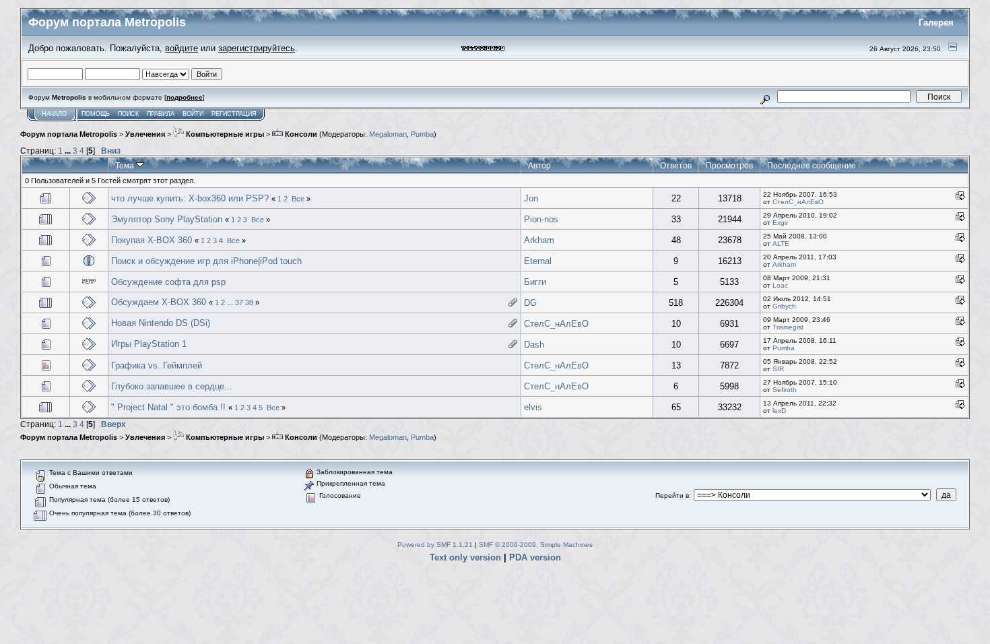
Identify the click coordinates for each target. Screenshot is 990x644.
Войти (193, 113)
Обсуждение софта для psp (168, 282)
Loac (780, 285)
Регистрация (234, 113)
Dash (534, 345)
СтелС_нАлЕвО (798, 201)
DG (530, 303)
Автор (539, 165)
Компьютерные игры (224, 134)
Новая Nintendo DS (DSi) (160, 323)
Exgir (780, 222)
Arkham (539, 240)
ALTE (780, 243)
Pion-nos (541, 219)
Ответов (676, 165)
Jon (531, 198)
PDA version (535, 557)
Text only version (465, 557)
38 (249, 302)
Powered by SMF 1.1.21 (435, 544)
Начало (54, 113)
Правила (160, 113)
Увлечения (145, 134)
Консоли (300, 134)
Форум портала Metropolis (68, 134)
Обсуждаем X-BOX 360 (158, 302)
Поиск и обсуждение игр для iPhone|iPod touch (206, 261)
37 (239, 302)
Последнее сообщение (811, 165)
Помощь (95, 113)
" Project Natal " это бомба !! (169, 407)
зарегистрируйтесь (256, 48)
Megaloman (388, 134)
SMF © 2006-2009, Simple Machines (536, 544)
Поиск (128, 113)
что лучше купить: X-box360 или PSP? (190, 198)
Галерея (936, 23)
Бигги (535, 282)
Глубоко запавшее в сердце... (171, 386)
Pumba (422, 134)
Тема (125, 165)
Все (298, 199)
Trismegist (787, 327)
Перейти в (672, 495)
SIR (778, 369)
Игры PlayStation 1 (149, 344)
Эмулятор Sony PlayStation (166, 219)
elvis (533, 407)
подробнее (184, 97)
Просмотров (729, 165)
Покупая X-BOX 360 (151, 240)
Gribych (784, 306)
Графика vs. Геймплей (156, 365)
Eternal (538, 261)
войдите (181, 48)
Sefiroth (784, 389)
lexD (779, 410)
